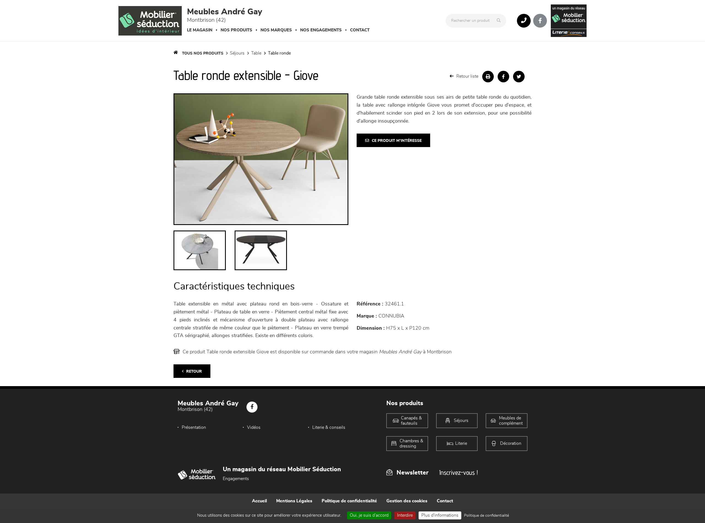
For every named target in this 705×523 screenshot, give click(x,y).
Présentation (194, 427)
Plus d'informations (440, 515)
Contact (360, 30)
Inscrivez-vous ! (458, 472)
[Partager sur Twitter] (519, 76)
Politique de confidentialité (349, 501)
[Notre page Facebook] (540, 21)
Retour (194, 371)
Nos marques (276, 30)
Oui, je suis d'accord (369, 515)
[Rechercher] (500, 21)
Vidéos (254, 427)
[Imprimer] (488, 76)
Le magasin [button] (199, 30)
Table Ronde (279, 53)
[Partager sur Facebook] (503, 76)
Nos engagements (321, 30)
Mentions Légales (294, 501)
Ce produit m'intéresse (397, 141)
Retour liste (467, 76)
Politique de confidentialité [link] (486, 515)
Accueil (259, 501)
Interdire (405, 515)
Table (256, 53)
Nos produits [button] (236, 30)
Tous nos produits (202, 53)
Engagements (236, 478)
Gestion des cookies (406, 501)
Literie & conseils (328, 427)
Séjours (237, 53)
